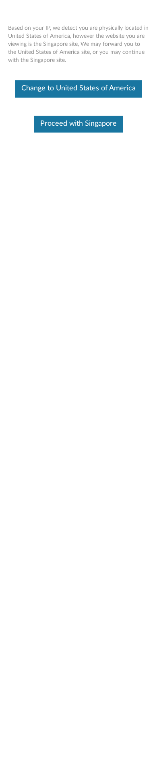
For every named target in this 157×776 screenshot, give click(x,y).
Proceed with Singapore (78, 123)
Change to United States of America (78, 88)
